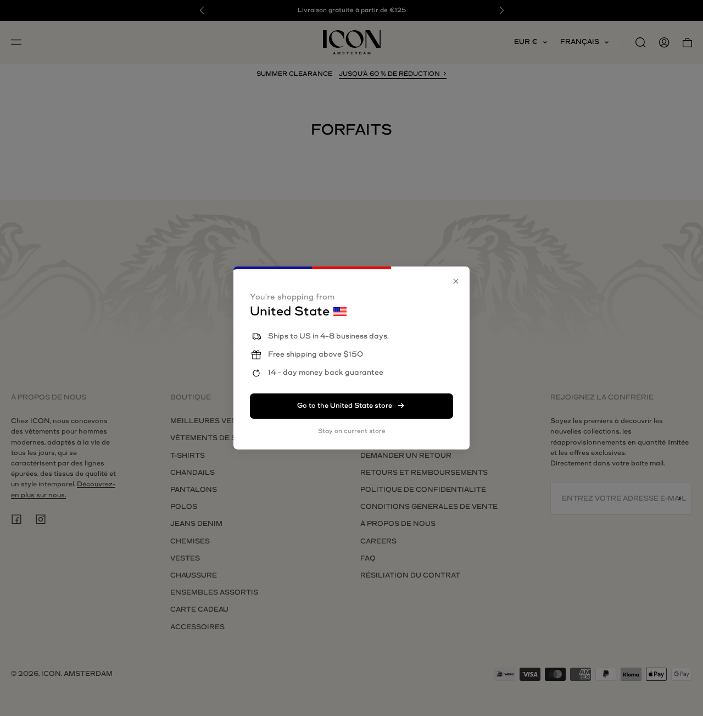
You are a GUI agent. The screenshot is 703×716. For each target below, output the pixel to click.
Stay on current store (352, 431)
